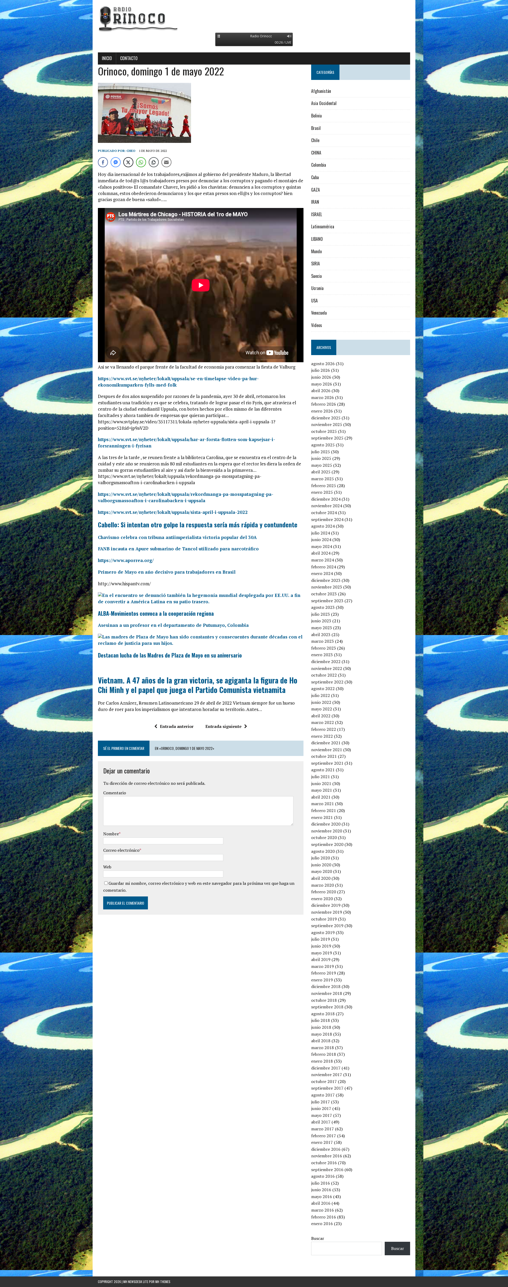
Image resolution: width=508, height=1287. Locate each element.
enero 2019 (322, 980)
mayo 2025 (321, 465)
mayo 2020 (321, 871)
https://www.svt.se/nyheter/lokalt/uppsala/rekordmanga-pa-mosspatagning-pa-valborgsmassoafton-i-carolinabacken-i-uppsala (185, 497)
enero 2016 (322, 1223)
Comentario (114, 793)
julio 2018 (320, 1020)
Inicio (107, 58)
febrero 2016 (323, 1217)
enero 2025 (322, 492)
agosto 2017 (323, 1095)
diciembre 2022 (326, 661)
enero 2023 (322, 655)
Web (107, 867)
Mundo (316, 251)
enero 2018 (322, 1061)
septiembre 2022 (327, 682)
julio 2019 (320, 939)
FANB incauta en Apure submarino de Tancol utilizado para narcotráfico (178, 549)
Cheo (130, 151)
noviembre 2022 (326, 668)
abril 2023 (320, 634)
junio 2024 (321, 539)
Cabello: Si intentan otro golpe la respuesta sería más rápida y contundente (197, 524)
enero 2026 (322, 411)
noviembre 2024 (326, 506)
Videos (316, 325)
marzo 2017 (322, 1129)
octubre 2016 (324, 1163)
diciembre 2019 (326, 905)
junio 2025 (321, 458)
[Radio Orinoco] (254, 18)
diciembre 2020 (326, 824)
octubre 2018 (324, 1000)
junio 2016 (321, 1190)
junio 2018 (321, 1027)
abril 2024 (320, 553)
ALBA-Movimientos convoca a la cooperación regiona (156, 613)
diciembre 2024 (326, 499)
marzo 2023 (322, 641)
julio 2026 (320, 370)
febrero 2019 (323, 973)
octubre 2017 (324, 1081)
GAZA (315, 190)
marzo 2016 (322, 1210)
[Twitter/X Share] (128, 162)
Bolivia (316, 115)
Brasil (316, 128)
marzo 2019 (322, 966)
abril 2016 (320, 1203)
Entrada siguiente (223, 726)
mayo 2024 (321, 546)
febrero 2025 (323, 485)
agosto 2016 (323, 1176)
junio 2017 (321, 1108)
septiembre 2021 (327, 763)
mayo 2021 (321, 790)
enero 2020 (322, 898)
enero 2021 (322, 817)
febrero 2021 (323, 810)
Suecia (316, 276)
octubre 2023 (324, 594)
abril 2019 (320, 959)
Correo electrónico (121, 850)
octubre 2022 (324, 675)
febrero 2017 (323, 1136)
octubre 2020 (324, 837)
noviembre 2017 (326, 1074)
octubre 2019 (324, 919)
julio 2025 (320, 452)
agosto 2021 (323, 770)
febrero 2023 (323, 648)
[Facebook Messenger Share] (116, 162)
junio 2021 (321, 783)
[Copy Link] (154, 162)
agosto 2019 (323, 932)
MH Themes (162, 1281)
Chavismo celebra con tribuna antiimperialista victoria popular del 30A (177, 537)
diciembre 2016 (326, 1149)
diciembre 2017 (326, 1068)
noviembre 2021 (326, 750)
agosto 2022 (323, 688)
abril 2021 (320, 797)
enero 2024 (322, 573)
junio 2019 (321, 946)
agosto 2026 (323, 363)
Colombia (318, 165)
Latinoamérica (322, 226)
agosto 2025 (323, 445)
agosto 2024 (323, 526)
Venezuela (319, 313)
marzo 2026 (322, 397)
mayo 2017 (321, 1115)
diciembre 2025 (326, 418)
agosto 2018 (323, 1014)
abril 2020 (320, 878)
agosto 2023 (323, 607)
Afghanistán (321, 91)
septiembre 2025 (327, 438)
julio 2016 (320, 1183)
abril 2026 (320, 390)
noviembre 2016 (326, 1156)
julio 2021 (320, 777)
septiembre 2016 (327, 1169)
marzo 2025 (322, 479)
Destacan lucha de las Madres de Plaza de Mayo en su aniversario (170, 655)
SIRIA (315, 263)
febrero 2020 (323, 892)
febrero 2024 (323, 567)
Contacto (129, 58)
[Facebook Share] (103, 162)
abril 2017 (320, 1122)
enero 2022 (322, 736)
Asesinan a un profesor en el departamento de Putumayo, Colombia (173, 625)
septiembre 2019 (327, 925)
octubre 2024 (324, 512)
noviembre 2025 (326, 424)
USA (314, 300)
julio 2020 (320, 858)
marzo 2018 (322, 1047)
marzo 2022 (322, 722)
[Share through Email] (166, 162)
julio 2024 (320, 533)
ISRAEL (316, 214)
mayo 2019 (321, 953)
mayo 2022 (321, 709)
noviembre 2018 (326, 993)
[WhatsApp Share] (141, 162)
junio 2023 (321, 621)
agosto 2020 (323, 851)
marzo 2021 (322, 803)
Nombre (111, 834)
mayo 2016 (321, 1196)
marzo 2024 (322, 560)
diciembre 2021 (326, 743)
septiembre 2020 (327, 844)
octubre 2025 (324, 431)
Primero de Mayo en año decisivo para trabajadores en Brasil (166, 572)
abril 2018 (320, 1041)
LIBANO (317, 239)
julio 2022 (320, 695)
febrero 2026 (323, 404)
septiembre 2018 (327, 1007)
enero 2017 (322, 1142)
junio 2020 (321, 865)
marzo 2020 (322, 885)
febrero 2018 (323, 1054)
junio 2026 (321, 377)
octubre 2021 (324, 756)
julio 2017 (320, 1102)
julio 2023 (320, 614)
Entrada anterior (177, 726)
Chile (315, 140)
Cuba (315, 177)
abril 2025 (320, 472)
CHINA (316, 152)
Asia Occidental (324, 103)
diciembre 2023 (326, 580)
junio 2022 (321, 702)
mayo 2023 (321, 628)
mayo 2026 (321, 384)
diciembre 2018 (326, 986)
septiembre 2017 (327, 1088)
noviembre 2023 (326, 587)
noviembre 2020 (326, 831)
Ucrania (317, 288)
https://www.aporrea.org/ (126, 560)
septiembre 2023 (327, 601)
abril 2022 (320, 716)
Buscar (317, 1238)
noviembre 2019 (326, 912)
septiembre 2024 (327, 519)
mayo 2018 (321, 1034)
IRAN (315, 202)
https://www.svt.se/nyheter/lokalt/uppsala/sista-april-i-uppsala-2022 (173, 512)
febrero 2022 (323, 729)
